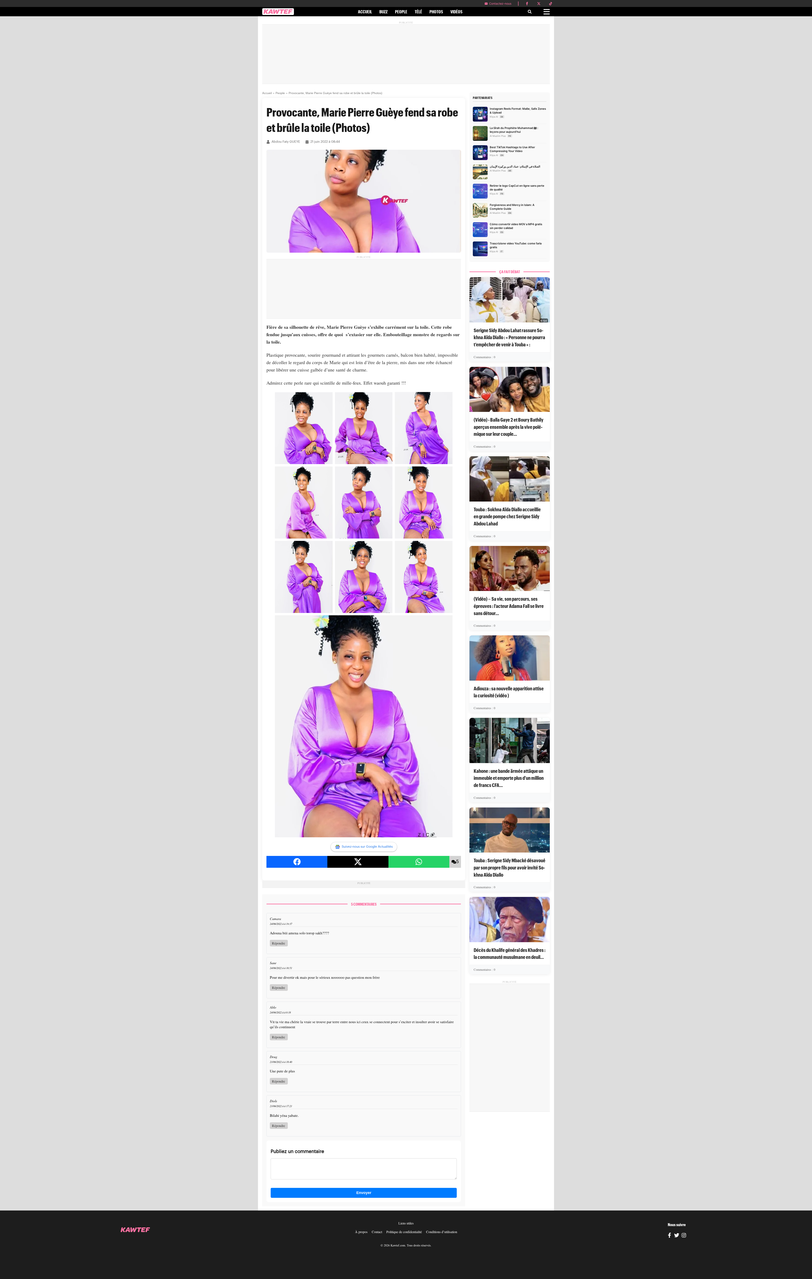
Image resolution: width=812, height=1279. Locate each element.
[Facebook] (669, 1235)
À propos (361, 1232)
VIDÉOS (456, 11)
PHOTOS (436, 11)
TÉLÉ (418, 11)
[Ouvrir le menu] (546, 11)
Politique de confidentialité (404, 1232)
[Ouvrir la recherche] (530, 11)
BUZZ (383, 11)
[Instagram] (683, 1235)
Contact (377, 1232)
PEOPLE (401, 11)
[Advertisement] (406, 54)
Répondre (278, 943)
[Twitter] (676, 1235)
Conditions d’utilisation (441, 1232)
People (280, 93)
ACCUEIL (365, 11)
